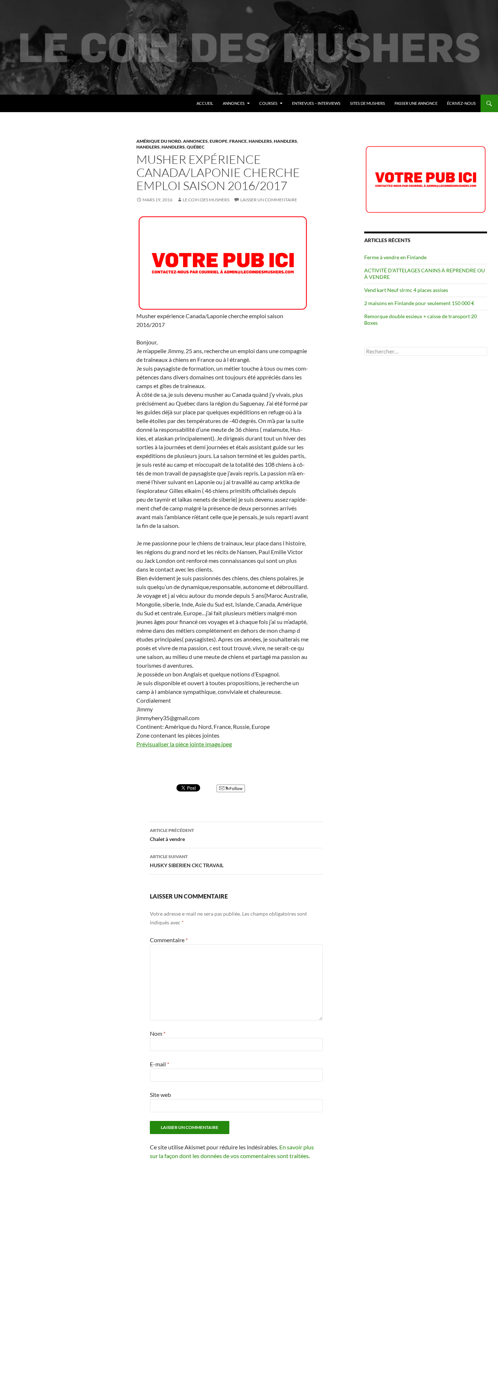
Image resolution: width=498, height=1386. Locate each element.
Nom (158, 1033)
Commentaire (169, 939)
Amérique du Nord (158, 141)
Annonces (234, 103)
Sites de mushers (367, 103)
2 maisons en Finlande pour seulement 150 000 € (419, 303)
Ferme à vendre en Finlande (395, 257)
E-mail (159, 1064)
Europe (218, 141)
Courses (268, 103)
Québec (196, 147)
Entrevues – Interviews (316, 103)
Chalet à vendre (172, 835)
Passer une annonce (415, 103)
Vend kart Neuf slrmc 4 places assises (406, 290)
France (238, 141)
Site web (160, 1094)
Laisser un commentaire (268, 199)
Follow (235, 788)
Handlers (260, 141)
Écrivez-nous (461, 103)
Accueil (205, 103)
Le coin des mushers (40, 103)
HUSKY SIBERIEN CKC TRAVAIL (186, 861)
